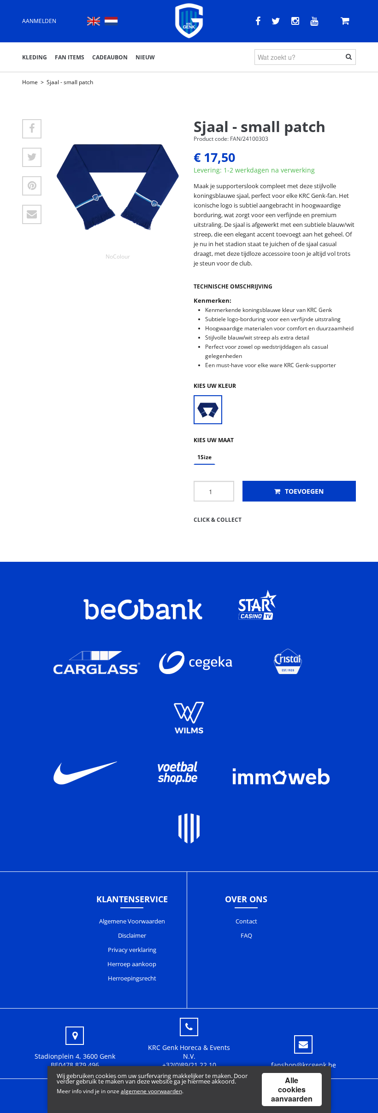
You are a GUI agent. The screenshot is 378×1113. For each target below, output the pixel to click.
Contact (246, 921)
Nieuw (145, 57)
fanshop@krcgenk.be (303, 1065)
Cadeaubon (110, 57)
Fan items (69, 57)
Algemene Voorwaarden (132, 921)
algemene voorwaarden (151, 1091)
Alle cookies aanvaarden (292, 1089)
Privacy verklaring (132, 950)
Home (30, 82)
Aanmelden (39, 21)
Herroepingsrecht (132, 978)
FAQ (246, 935)
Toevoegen (303, 491)
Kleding (34, 57)
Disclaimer (132, 935)
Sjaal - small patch (70, 82)
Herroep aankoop (131, 964)
